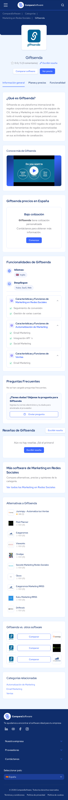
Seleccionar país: (13, 770)
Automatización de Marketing (20, 684)
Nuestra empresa (14, 741)
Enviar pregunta (36, 414)
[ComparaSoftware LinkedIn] (6, 728)
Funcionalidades (59, 82)
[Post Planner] (57, 648)
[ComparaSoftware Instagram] (27, 728)
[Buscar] (62, 5)
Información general (14, 82)
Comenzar (34, 240)
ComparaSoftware (12, 13)
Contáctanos (12, 759)
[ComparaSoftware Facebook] (20, 728)
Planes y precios (37, 82)
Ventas (9, 693)
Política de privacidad (36, 795)
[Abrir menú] (6, 5)
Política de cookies (56, 795)
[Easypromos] (57, 659)
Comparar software (25, 71)
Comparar (40, 636)
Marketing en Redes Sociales (17, 18)
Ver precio (47, 71)
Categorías (30, 13)
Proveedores (12, 750)
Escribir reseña (50, 63)
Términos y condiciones (14, 795)
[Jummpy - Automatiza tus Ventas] (57, 636)
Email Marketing (14, 689)
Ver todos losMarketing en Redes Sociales (30, 487)
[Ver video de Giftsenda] (34, 170)
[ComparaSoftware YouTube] (13, 728)
